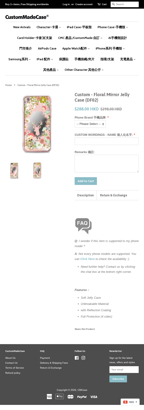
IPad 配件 (44, 59)
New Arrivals (22, 27)
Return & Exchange (113, 195)
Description (85, 195)
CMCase (82, 390)
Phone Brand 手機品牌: (91, 117)
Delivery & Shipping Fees (54, 362)
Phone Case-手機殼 (112, 27)
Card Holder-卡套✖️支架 (34, 38)
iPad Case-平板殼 (79, 27)
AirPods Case (47, 48)
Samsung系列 (18, 59)
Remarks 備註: (85, 152)
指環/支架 (107, 59)
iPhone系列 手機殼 (109, 48)
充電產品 (126, 59)
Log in (66, 4)
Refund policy (12, 372)
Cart (104, 4)
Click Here (87, 259)
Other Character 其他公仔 (83, 70)
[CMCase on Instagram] (83, 358)
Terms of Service (14, 367)
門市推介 (25, 48)
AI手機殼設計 (117, 38)
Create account (84, 4)
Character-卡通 (48, 27)
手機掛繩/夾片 (84, 59)
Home (8, 85)
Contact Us (11, 362)
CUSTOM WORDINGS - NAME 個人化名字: (104, 134)
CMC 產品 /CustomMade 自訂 (79, 38)
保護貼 (63, 59)
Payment (45, 357)
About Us (10, 357)
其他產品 (50, 70)
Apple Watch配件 (75, 48)
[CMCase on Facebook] (77, 358)
